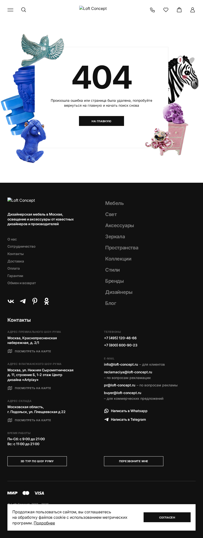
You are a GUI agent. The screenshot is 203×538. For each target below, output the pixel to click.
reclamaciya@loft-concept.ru (128, 372)
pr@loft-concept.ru (119, 385)
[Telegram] (22, 301)
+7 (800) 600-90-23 (120, 345)
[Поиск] (24, 10)
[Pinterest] (34, 301)
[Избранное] (166, 10)
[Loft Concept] (101, 10)
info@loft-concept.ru (121, 364)
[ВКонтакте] (10, 301)
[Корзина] (179, 10)
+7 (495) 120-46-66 (120, 338)
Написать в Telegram (128, 419)
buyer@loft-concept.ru (122, 393)
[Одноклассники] (46, 301)
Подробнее (44, 522)
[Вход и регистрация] (193, 10)
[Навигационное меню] (10, 9)
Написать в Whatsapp (129, 411)
